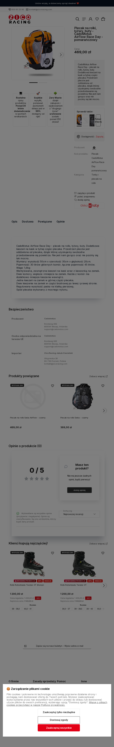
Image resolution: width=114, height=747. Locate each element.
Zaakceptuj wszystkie (59, 727)
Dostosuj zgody (59, 719)
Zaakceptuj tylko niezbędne (59, 712)
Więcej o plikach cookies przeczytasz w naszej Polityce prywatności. (57, 704)
